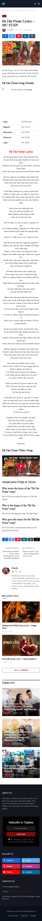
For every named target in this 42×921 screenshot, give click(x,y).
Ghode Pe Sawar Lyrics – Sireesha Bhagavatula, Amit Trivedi (31, 553)
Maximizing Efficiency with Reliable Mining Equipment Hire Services (20, 768)
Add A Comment (21, 670)
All (4, 16)
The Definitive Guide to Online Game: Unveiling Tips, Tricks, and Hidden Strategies (11, 554)
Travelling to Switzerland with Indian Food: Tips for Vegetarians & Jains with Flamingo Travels (19, 736)
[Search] (39, 3)
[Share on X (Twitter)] (12, 36)
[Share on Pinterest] (19, 36)
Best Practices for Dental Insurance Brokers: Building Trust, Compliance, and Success (20, 706)
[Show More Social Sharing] (38, 36)
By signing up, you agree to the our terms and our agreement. (21, 840)
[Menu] (3, 3)
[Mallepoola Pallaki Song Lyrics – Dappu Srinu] (21, 612)
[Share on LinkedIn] (25, 36)
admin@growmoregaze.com (20, 891)
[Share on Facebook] (5, 36)
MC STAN (19, 70)
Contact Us (24, 915)
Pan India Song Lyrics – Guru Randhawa (19, 658)
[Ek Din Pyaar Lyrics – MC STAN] (21, 53)
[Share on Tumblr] (32, 36)
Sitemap (33, 915)
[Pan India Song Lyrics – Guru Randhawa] (21, 645)
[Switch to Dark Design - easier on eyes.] (35, 4)
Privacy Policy (21, 842)
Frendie (11, 30)
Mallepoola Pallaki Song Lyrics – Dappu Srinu (19, 626)
